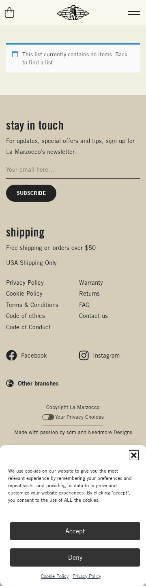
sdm (71, 432)
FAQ (84, 304)
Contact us (93, 315)
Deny (75, 557)
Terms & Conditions (32, 304)
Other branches (38, 383)
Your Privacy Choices (79, 417)
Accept (75, 531)
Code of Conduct (28, 327)
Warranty (91, 282)
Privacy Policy (87, 576)
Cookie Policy (55, 576)
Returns (89, 293)
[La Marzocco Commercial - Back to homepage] (73, 12)
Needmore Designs (110, 432)
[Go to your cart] (10, 12)
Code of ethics (25, 315)
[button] (134, 455)
